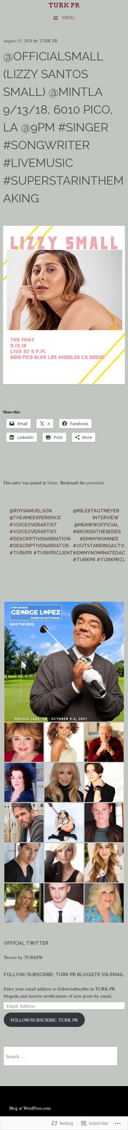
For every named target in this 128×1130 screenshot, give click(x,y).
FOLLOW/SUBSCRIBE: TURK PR (44, 1020)
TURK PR (48, 41)
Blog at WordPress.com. (30, 1108)
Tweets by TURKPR (23, 957)
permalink (95, 483)
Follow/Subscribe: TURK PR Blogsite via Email (64, 974)
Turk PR (64, 5)
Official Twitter (26, 943)
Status (52, 483)
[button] (64, 661)
